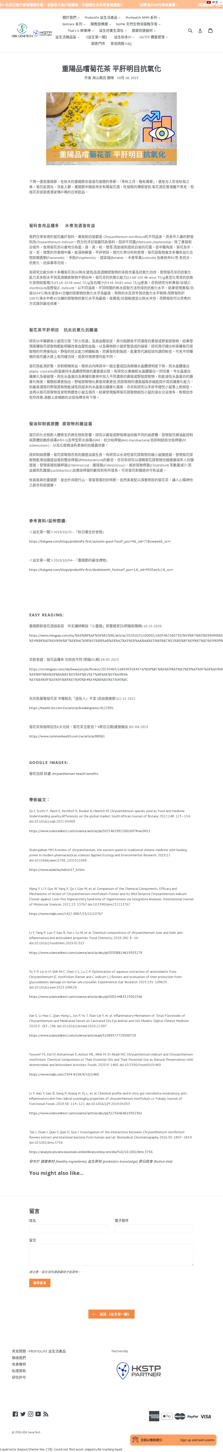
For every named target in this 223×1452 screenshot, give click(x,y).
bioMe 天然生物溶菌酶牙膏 (139, 24)
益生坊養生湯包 (114, 30)
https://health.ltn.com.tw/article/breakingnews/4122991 (71, 708)
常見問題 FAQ (121, 43)
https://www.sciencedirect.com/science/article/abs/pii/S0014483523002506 (85, 996)
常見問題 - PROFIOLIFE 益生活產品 (39, 1351)
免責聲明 (19, 1364)
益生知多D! (125, 37)
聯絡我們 (19, 1358)
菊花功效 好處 (40, 773)
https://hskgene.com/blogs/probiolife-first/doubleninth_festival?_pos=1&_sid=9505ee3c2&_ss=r (101, 569)
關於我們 (72, 17)
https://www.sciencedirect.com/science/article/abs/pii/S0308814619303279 (85, 952)
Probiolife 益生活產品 (104, 17)
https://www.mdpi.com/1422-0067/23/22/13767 (66, 913)
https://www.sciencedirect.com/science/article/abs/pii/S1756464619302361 (85, 1113)
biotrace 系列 (75, 24)
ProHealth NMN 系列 (144, 17)
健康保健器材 (145, 30)
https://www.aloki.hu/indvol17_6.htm (56, 869)
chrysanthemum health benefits (75, 773)
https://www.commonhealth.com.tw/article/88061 (67, 736)
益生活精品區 (68, 37)
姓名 (32, 1220)
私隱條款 (19, 1371)
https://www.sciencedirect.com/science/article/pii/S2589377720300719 (82, 1035)
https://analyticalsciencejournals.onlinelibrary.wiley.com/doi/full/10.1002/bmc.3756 (91, 1152)
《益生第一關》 (96, 37)
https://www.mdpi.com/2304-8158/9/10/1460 (64, 1074)
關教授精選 (102, 24)
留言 (32, 1240)
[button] (214, 2)
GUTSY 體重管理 (155, 37)
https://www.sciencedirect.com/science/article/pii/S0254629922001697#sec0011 (89, 831)
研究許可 (19, 1377)
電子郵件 (122, 1220)
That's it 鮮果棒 (81, 30)
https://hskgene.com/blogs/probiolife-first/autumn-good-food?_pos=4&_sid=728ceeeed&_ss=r (100, 541)
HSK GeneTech (31, 1432)
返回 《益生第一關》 (115, 1314)
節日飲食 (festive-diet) (155, 1161)
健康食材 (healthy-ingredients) (63, 1161)
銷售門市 (98, 43)
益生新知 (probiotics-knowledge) (112, 1161)
